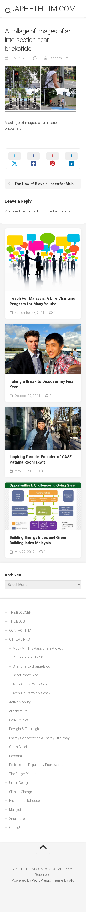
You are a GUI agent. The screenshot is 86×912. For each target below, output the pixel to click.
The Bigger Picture (22, 774)
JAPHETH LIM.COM (43, 8)
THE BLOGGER (20, 612)
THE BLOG (17, 621)
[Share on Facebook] (33, 159)
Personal (16, 756)
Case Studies (19, 720)
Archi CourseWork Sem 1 (32, 684)
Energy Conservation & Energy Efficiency (39, 738)
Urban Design (19, 783)
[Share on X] (14, 159)
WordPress (41, 880)
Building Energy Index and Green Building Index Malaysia (38, 540)
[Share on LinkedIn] (71, 159)
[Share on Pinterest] (52, 159)
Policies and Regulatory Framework (36, 765)
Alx (71, 880)
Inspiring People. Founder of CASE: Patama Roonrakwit (41, 460)
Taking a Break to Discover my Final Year (42, 384)
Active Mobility (20, 702)
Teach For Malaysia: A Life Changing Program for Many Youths (42, 301)
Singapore (17, 818)
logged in (33, 211)
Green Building (20, 747)
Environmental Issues (25, 801)
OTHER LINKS (19, 639)
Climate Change (20, 792)
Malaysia (16, 810)
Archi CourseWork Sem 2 (32, 693)
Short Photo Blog (26, 675)
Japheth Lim (59, 58)
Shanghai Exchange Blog (31, 666)
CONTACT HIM (20, 630)
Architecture (18, 711)
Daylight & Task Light (24, 729)
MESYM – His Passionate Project (38, 648)
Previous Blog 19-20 (28, 657)
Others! (14, 828)
